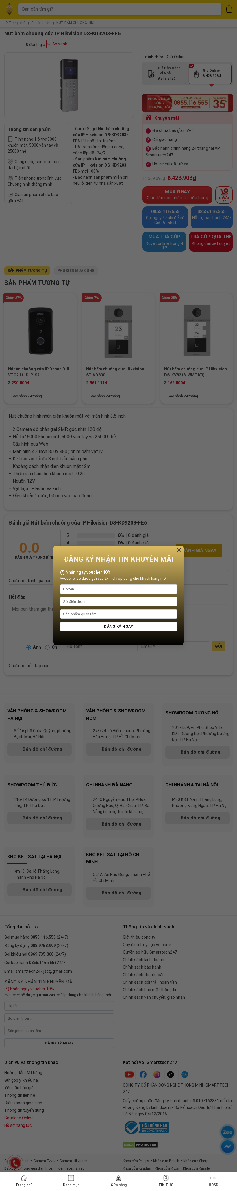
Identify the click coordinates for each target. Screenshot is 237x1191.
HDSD (213, 1185)
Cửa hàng (119, 1185)
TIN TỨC (165, 1185)
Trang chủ (23, 1185)
